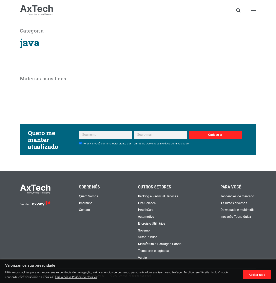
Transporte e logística (153, 251)
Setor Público (147, 237)
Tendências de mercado (237, 196)
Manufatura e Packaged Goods (159, 244)
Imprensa (85, 203)
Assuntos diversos (233, 203)
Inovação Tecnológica (235, 217)
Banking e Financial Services (158, 196)
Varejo (142, 258)
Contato (84, 210)
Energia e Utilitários (151, 223)
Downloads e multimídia (237, 210)
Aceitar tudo (257, 274)
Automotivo (146, 217)
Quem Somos (88, 196)
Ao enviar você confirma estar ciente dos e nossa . (136, 143)
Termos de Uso (141, 143)
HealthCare (146, 210)
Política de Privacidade (175, 143)
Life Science (147, 203)
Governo (144, 230)
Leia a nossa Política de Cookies (76, 277)
